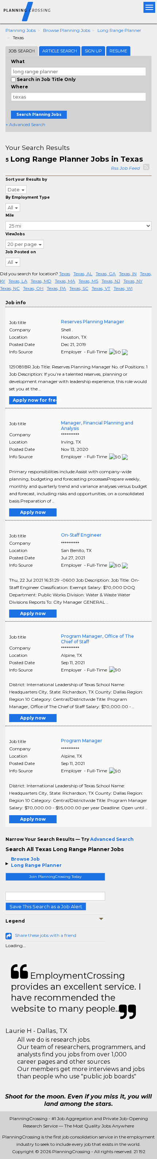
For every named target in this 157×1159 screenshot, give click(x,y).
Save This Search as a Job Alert (45, 906)
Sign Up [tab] (93, 51)
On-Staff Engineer (81, 535)
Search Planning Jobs (38, 114)
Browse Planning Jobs (66, 30)
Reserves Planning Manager (92, 321)
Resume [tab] (118, 51)
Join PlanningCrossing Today (55, 876)
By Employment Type (27, 197)
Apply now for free (35, 400)
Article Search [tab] (59, 51)
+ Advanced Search (25, 124)
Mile (9, 215)
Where (19, 86)
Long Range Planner (119, 30)
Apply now (33, 512)
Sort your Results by (26, 179)
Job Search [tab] (22, 51)
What (17, 61)
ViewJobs (15, 234)
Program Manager (81, 740)
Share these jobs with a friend (45, 935)
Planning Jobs (20, 30)
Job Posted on (20, 252)
